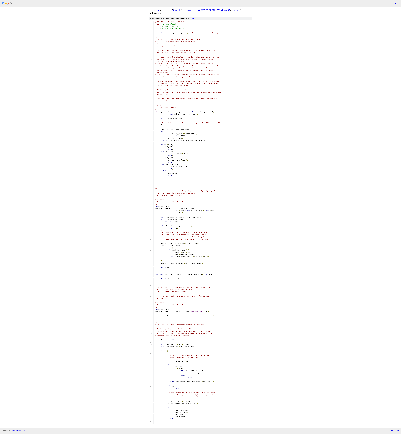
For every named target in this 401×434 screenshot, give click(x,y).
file (192, 18)
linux (151, 10)
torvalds (177, 10)
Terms (24, 431)
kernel (164, 10)
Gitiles (13, 431)
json (397, 431)
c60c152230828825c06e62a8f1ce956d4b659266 (209, 10)
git (170, 10)
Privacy (18, 431)
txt (392, 431)
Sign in (397, 3)
